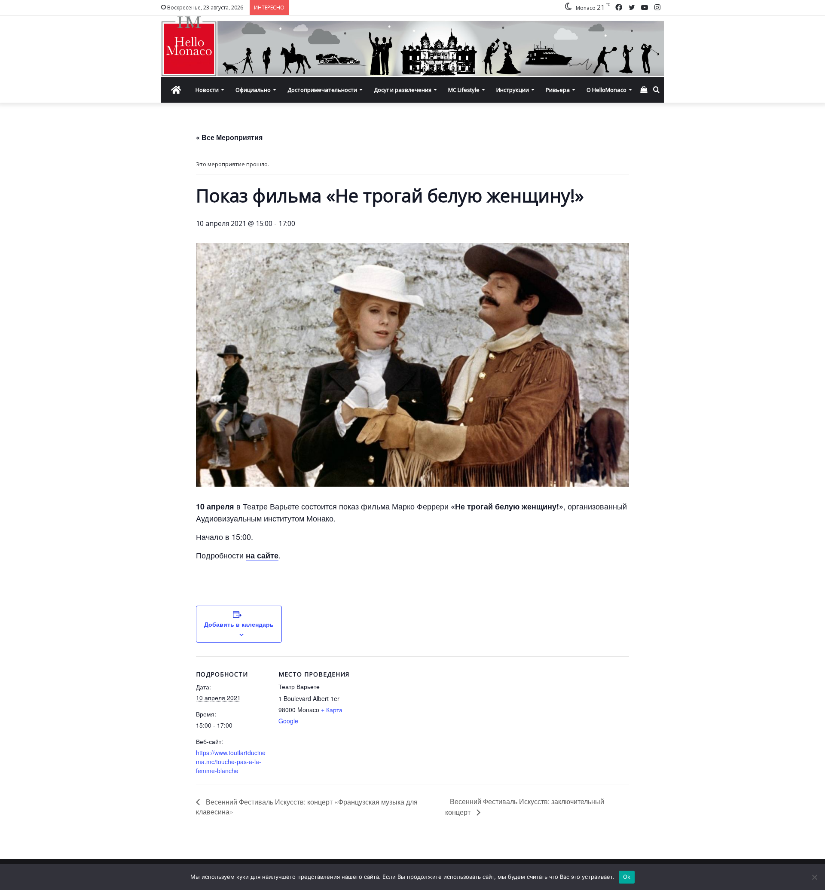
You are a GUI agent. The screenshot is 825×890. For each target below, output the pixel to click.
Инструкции (512, 90)
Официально (253, 90)
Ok (627, 876)
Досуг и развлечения (402, 90)
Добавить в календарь (239, 624)
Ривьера (558, 90)
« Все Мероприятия (229, 137)
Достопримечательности (322, 90)
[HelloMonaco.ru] (412, 46)
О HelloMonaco (606, 90)
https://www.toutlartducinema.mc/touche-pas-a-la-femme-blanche (231, 761)
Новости (207, 90)
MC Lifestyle (464, 90)
